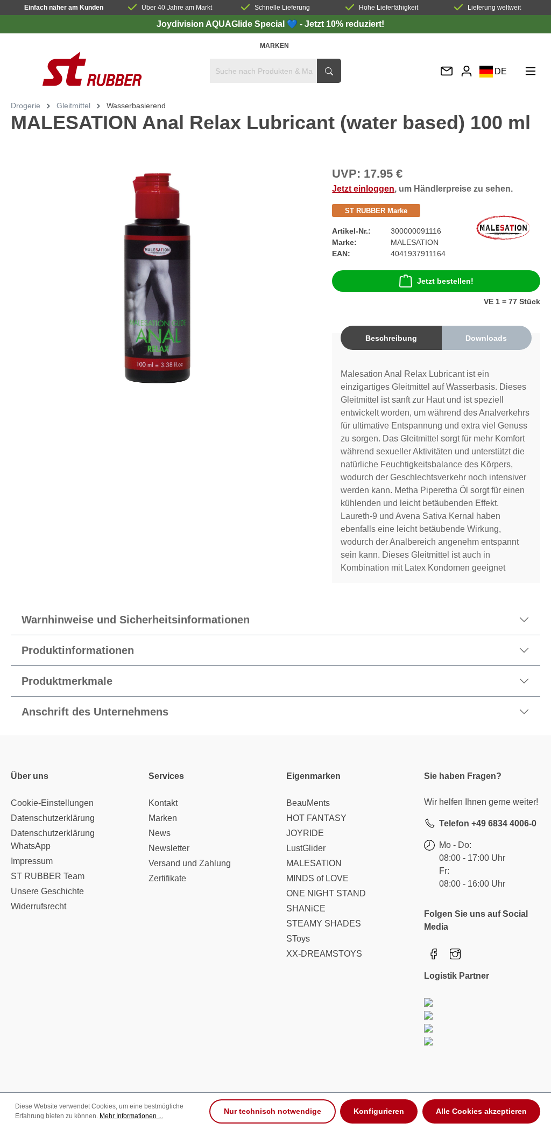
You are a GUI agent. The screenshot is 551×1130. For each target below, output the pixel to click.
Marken (274, 46)
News (160, 833)
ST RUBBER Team (47, 876)
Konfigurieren (379, 1111)
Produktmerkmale (67, 681)
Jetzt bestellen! (445, 281)
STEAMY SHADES (323, 923)
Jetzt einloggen (363, 188)
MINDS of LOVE (317, 878)
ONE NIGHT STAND (326, 893)
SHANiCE (306, 908)
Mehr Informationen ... (131, 1116)
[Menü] (530, 71)
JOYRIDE (305, 833)
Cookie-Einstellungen (52, 803)
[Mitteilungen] (446, 71)
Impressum (32, 861)
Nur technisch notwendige (272, 1111)
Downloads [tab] (486, 338)
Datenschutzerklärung (53, 818)
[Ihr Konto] (466, 71)
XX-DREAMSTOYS (324, 953)
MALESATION (314, 863)
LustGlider (306, 848)
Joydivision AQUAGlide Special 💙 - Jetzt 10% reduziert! (270, 24)
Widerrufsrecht (38, 906)
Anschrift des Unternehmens (95, 712)
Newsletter (169, 848)
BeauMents (308, 803)
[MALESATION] (503, 226)
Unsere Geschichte (47, 891)
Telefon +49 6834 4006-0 (487, 823)
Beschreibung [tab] (391, 338)
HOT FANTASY (316, 818)
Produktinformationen (78, 650)
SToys (298, 938)
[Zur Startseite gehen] (92, 69)
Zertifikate (167, 878)
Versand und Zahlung (190, 863)
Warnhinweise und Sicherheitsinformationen (136, 620)
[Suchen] (329, 71)
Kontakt (163, 803)
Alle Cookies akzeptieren (481, 1111)
